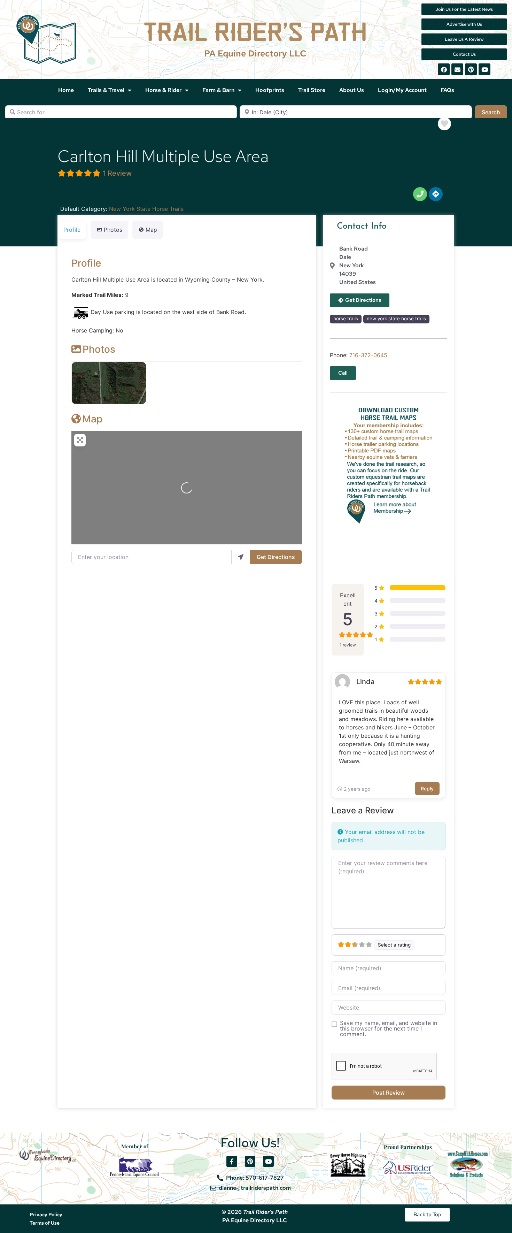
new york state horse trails (396, 318)
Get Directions (276, 556)
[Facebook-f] (231, 1161)
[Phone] (420, 194)
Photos (99, 349)
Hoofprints (269, 90)
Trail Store (311, 90)
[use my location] (240, 557)
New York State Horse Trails (146, 208)
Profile (86, 263)
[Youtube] (484, 69)
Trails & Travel (106, 90)
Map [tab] (151, 229)
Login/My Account (402, 90)
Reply (427, 788)
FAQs (447, 90)
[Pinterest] (471, 69)
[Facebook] (444, 69)
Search (494, 112)
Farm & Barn (218, 90)
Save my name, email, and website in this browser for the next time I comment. (388, 1028)
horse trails (345, 318)
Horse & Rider (163, 90)
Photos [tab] (113, 229)
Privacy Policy (46, 1214)
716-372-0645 (368, 355)
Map (92, 419)
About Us (351, 90)
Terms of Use (45, 1223)
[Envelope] (457, 69)
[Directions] (436, 194)
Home (66, 90)
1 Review (117, 173)
